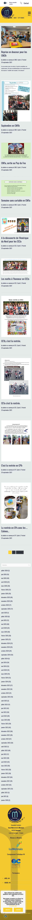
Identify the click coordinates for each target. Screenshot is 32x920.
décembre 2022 (5, 731)
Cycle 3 (20, 60)
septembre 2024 (5, 655)
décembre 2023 (5, 685)
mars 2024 (4, 674)
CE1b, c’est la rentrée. (11, 341)
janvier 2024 (4, 681)
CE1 (15, 345)
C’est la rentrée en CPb (11, 465)
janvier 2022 (4, 773)
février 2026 (4, 590)
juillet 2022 (4, 750)
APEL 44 (7, 878)
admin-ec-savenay (8, 60)
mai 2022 (3, 758)
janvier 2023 (4, 727)
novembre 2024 (5, 647)
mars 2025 (4, 632)
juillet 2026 (4, 570)
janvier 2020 (4, 800)
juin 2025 (3, 620)
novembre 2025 (5, 601)
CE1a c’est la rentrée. (10, 403)
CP (15, 470)
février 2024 (4, 678)
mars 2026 (4, 586)
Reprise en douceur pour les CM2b (14, 53)
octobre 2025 (5, 605)
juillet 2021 (4, 792)
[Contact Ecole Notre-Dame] (21, 3)
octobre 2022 (5, 739)
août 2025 (4, 613)
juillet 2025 (4, 616)
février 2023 (4, 724)
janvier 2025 (4, 639)
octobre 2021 (5, 785)
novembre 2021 (5, 781)
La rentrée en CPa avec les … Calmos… (14, 529)
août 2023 (4, 701)
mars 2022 (4, 766)
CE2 (15, 246)
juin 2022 (3, 754)
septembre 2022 (5, 743)
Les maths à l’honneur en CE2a (15, 279)
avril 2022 (4, 762)
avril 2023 (4, 716)
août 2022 (4, 746)
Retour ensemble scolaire (12, 3)
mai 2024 (3, 666)
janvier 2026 (4, 593)
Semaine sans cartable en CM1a (15, 200)
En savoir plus (13, 906)
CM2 (15, 60)
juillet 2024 (4, 658)
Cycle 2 (19, 246)
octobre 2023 (5, 693)
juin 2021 (3, 796)
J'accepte (7, 910)
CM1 (15, 130)
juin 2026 (3, 574)
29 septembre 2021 (6, 62)
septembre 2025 (5, 609)
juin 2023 (3, 708)
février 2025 (4, 636)
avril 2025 (4, 628)
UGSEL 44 (8, 883)
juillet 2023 (4, 704)
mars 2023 (4, 720)
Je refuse (18, 910)
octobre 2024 (5, 651)
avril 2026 (4, 582)
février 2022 (4, 770)
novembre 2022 (5, 735)
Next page (19, 552)
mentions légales (27, 913)
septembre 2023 (5, 697)
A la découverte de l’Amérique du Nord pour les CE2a (14, 239)
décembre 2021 (5, 777)
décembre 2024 (5, 643)
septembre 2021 (5, 789)
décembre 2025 (5, 597)
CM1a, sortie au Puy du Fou (13, 163)
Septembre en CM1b (10, 125)
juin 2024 (3, 662)
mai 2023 (3, 712)
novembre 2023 (5, 689)
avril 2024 (4, 670)
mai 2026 (3, 578)
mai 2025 (3, 624)
